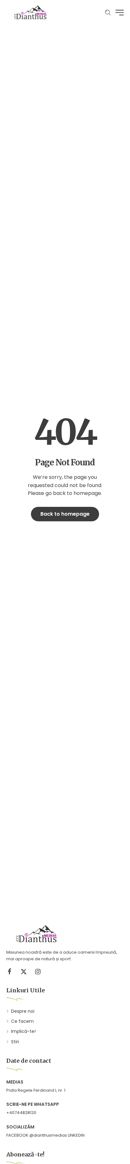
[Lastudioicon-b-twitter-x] (24, 971)
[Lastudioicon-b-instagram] (38, 971)
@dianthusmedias (48, 1135)
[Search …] (108, 12)
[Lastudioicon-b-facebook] (9, 971)
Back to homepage (65, 514)
